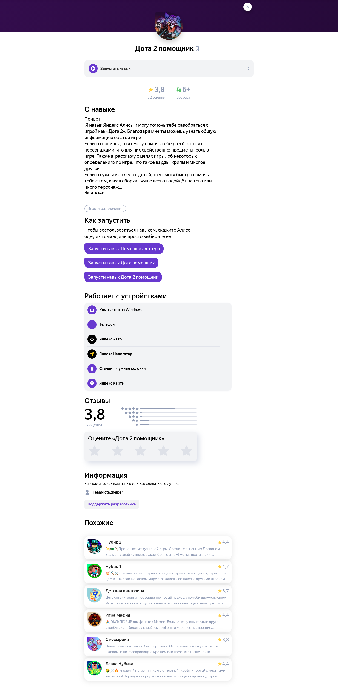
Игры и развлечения (105, 208)
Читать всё (94, 192)
